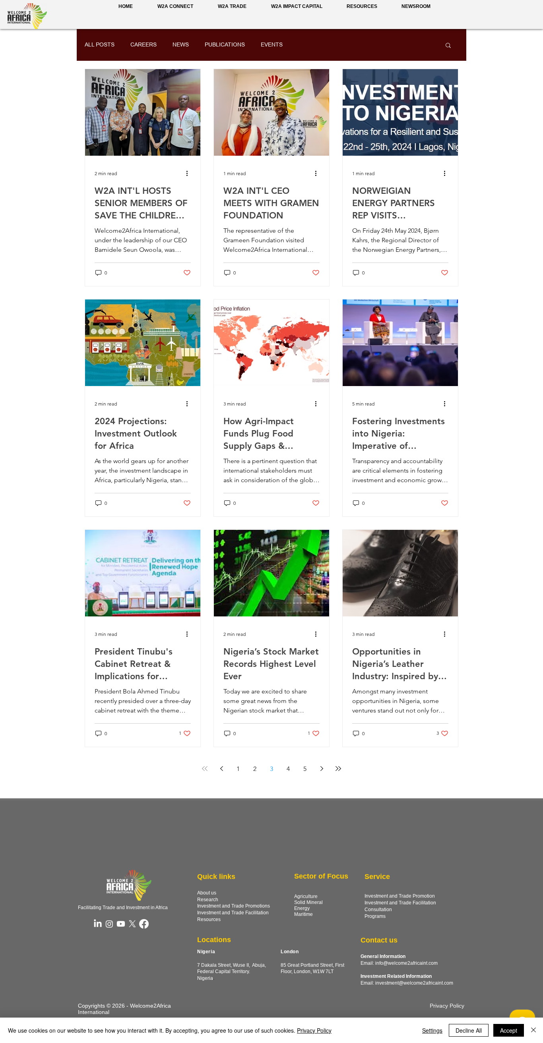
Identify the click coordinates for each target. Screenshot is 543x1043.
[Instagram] (109, 924)
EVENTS (272, 44)
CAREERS (143, 44)
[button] (416, 6)
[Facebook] (144, 924)
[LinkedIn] (98, 924)
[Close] (533, 1030)
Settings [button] (432, 1030)
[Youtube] (121, 924)
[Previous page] (221, 768)
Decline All (469, 1030)
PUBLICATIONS (225, 44)
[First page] (205, 768)
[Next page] (321, 768)
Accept (508, 1030)
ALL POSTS (99, 44)
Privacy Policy (314, 1030)
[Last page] (338, 768)
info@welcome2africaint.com (406, 963)
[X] (132, 924)
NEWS (181, 44)
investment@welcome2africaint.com (414, 983)
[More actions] (189, 173)
